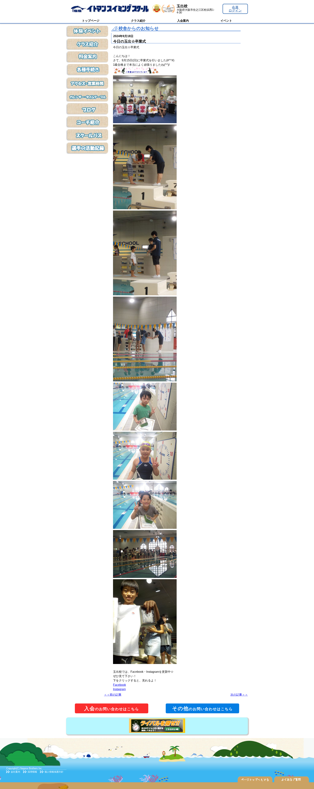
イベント (226, 20)
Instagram (119, 689)
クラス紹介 (138, 20)
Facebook (119, 684)
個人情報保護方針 (54, 771)
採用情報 (32, 771)
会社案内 (15, 771)
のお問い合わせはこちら (111, 708)
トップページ (90, 20)
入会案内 (183, 20)
